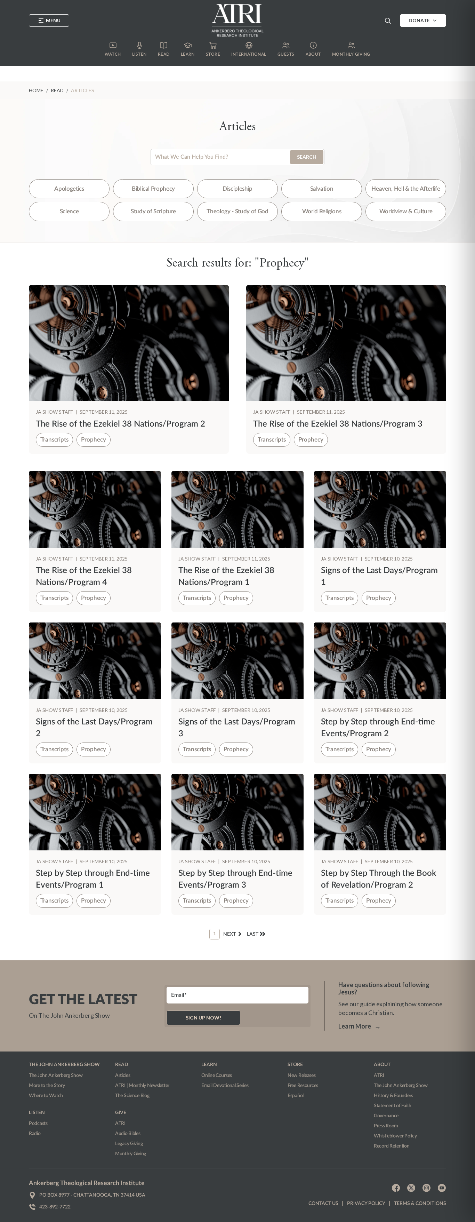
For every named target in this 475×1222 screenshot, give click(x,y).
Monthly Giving (130, 1153)
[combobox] (237, 157)
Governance (386, 1115)
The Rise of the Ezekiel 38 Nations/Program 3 (337, 424)
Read (57, 90)
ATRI (120, 1123)
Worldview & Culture (406, 211)
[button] (387, 20)
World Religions (321, 211)
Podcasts (38, 1123)
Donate (419, 20)
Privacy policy (366, 1203)
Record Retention (392, 1146)
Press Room (386, 1126)
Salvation (321, 189)
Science (69, 211)
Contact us (323, 1203)
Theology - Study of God (237, 211)
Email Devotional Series (225, 1085)
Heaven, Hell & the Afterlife (405, 189)
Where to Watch (46, 1095)
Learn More (359, 1026)
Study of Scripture (153, 211)
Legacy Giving (129, 1143)
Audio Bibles (127, 1133)
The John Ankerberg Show (56, 1075)
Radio (35, 1133)
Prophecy (93, 440)
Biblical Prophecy (153, 189)
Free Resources (303, 1085)
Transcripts (54, 440)
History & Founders (393, 1095)
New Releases (302, 1075)
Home (36, 90)
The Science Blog (132, 1095)
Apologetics (69, 189)
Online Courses (216, 1075)
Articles (122, 1075)
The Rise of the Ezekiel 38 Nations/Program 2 (120, 424)
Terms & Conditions (420, 1203)
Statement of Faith (392, 1105)
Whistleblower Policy (395, 1136)
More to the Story (47, 1085)
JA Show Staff (55, 412)
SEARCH (306, 157)
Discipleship (237, 189)
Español (296, 1095)
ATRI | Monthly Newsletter (142, 1085)
